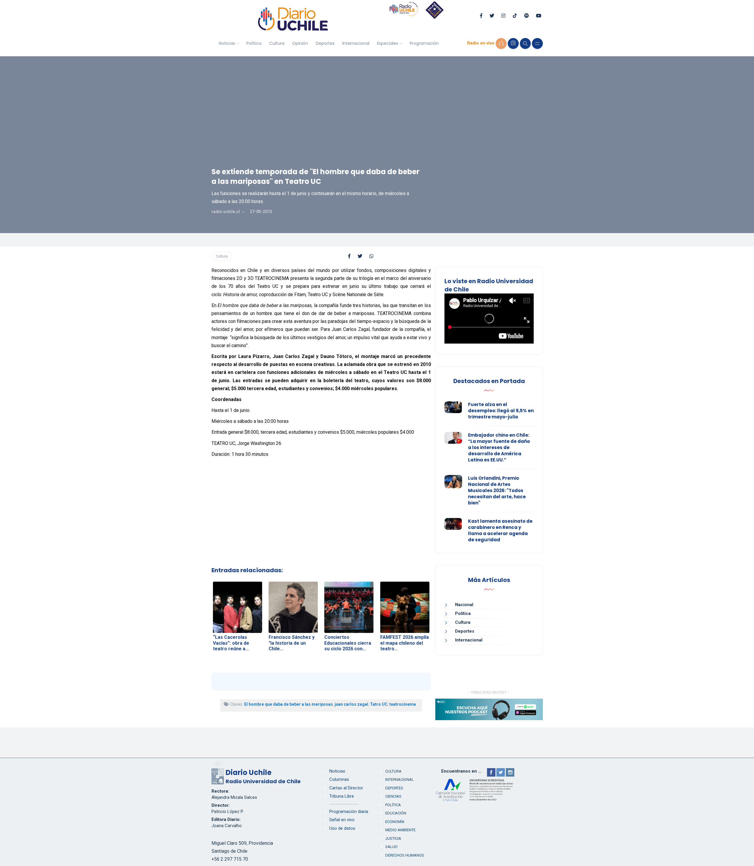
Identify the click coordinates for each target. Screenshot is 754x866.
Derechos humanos (404, 855)
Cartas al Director (346, 788)
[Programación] (513, 43)
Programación (424, 43)
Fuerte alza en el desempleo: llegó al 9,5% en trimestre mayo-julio (501, 410)
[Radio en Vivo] (501, 43)
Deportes (325, 43)
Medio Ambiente (400, 830)
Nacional (464, 604)
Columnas (339, 779)
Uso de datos (342, 828)
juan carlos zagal (351, 704)
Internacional (355, 43)
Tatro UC (379, 704)
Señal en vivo (342, 819)
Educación (395, 813)
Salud (391, 846)
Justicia (393, 838)
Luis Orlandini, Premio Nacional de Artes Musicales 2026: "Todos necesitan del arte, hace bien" (497, 490)
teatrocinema (402, 704)
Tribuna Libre (341, 796)
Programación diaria (348, 811)
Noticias (227, 43)
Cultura (277, 43)
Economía (394, 821)
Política (254, 43)
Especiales (387, 43)
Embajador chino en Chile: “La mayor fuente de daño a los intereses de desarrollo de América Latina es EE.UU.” (499, 447)
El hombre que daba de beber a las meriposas (288, 704)
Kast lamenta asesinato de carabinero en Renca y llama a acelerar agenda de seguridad (500, 530)
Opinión (300, 43)
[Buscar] (525, 43)
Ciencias (393, 796)
